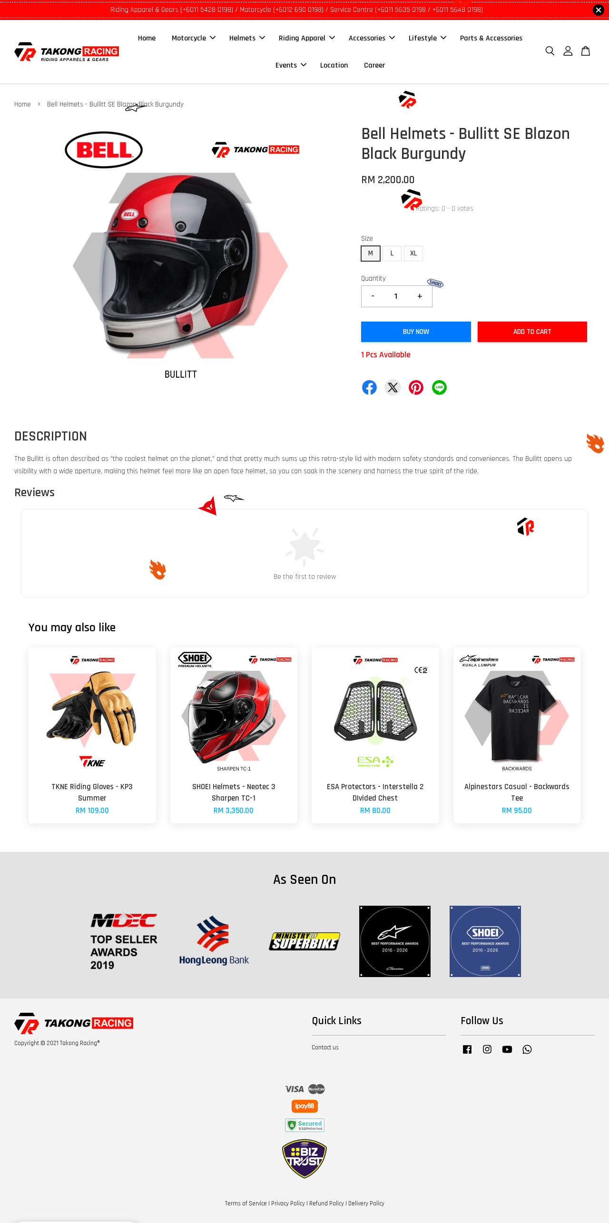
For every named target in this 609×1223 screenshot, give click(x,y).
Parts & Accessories (491, 38)
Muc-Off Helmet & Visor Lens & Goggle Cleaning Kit (87, 1197)
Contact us (325, 1047)
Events (286, 65)
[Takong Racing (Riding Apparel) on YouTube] (507, 1054)
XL (413, 253)
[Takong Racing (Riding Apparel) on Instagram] (487, 1054)
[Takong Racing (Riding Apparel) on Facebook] (467, 1054)
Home (147, 38)
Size (367, 238)
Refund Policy (326, 1203)
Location (334, 65)
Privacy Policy (288, 1203)
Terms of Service (246, 1203)
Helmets (242, 38)
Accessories (367, 38)
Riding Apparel (302, 38)
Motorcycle (189, 38)
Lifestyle (423, 38)
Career (374, 65)
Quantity (373, 278)
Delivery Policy (366, 1203)
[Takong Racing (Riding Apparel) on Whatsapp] (527, 1054)
